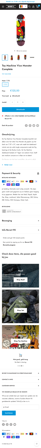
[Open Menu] (3, 6)
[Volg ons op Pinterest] (11, 424)
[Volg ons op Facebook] (3, 424)
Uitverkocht (20, 109)
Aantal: (4, 102)
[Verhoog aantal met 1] (23, 102)
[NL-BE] (23, 6)
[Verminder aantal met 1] (12, 102)
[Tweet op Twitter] (33, 125)
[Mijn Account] (33, 6)
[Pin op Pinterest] (30, 125)
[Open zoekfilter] (29, 6)
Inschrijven (9, 413)
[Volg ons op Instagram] (7, 424)
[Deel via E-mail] (37, 125)
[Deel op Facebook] (26, 125)
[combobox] (23, 6)
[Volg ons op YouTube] (14, 424)
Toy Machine (6, 74)
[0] (37, 6)
